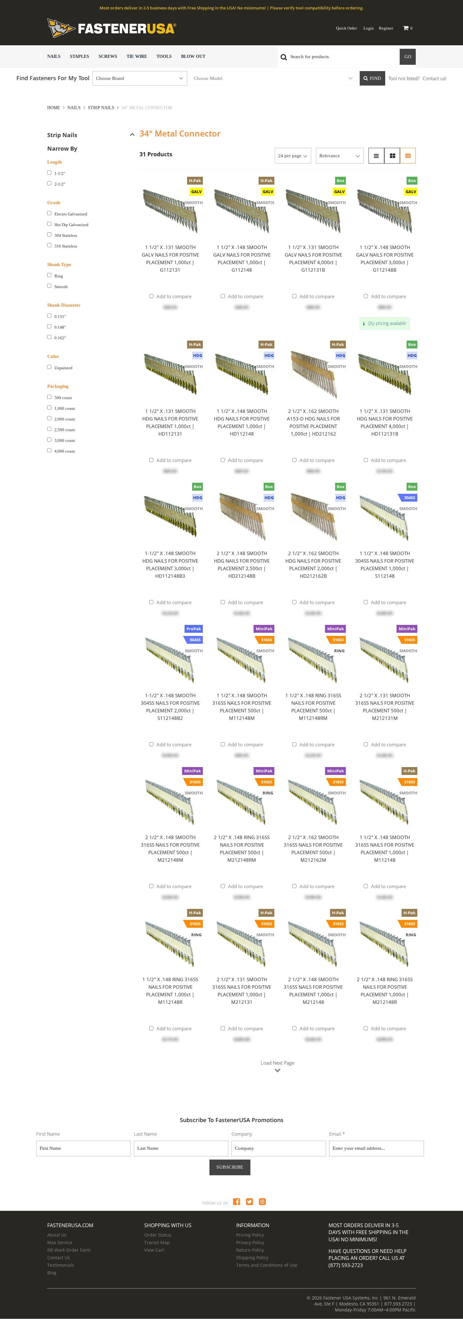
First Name (48, 1134)
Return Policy (250, 1250)
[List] (376, 156)
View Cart (154, 1250)
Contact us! (435, 78)
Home (54, 107)
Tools (164, 56)
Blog (51, 1273)
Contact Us (58, 1258)
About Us (56, 1235)
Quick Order (346, 28)
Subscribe (229, 1167)
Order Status (157, 1235)
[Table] (392, 156)
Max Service (59, 1242)
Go (407, 56)
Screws (108, 56)
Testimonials (60, 1265)
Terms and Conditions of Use (266, 1265)
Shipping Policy (252, 1258)
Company (242, 1134)
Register (386, 28)
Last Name (145, 1134)
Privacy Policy (250, 1242)
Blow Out (193, 56)
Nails (53, 56)
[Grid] (408, 156)
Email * (337, 1134)
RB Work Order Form (69, 1250)
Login (368, 28)
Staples (79, 56)
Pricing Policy (250, 1235)
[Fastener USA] (148, 28)
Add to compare (174, 296)
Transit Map (157, 1242)
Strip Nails (101, 107)
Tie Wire (137, 56)
